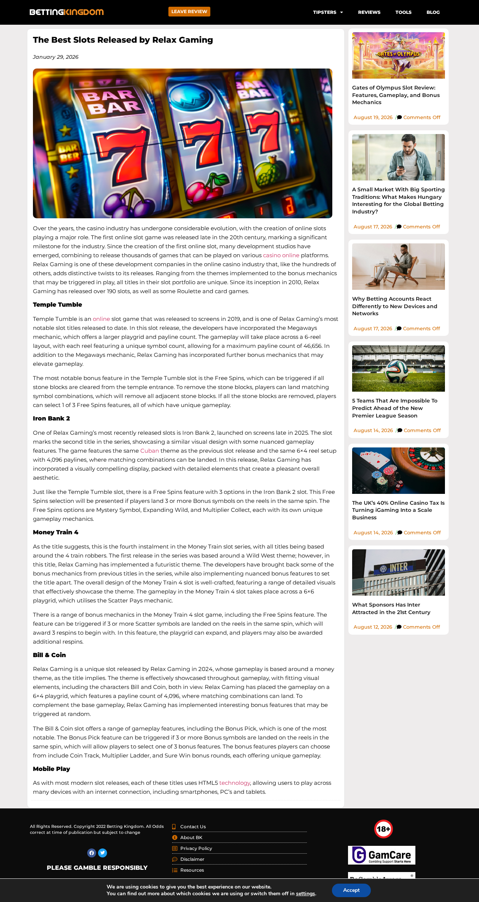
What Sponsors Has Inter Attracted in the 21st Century (391, 608)
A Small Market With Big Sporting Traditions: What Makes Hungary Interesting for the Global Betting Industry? (398, 200)
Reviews (369, 12)
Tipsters (324, 12)
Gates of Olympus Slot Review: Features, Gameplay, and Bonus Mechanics (396, 95)
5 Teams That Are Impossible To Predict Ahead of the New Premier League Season (394, 408)
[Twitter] (102, 852)
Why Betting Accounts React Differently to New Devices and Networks (394, 306)
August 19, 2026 (373, 117)
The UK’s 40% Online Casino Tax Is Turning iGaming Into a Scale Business (398, 510)
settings (305, 893)
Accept (351, 890)
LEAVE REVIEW (189, 11)
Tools (404, 12)
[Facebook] (91, 852)
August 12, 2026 (373, 627)
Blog (433, 12)
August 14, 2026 (373, 430)
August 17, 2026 (373, 227)
